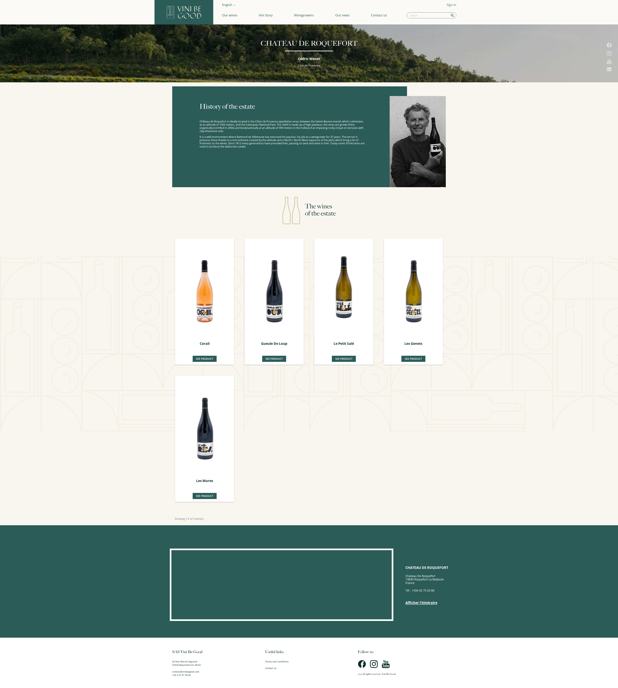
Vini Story (266, 15)
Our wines (229, 15)
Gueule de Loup (274, 343)
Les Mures (204, 481)
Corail (205, 343)
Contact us (379, 15)
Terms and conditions (277, 661)
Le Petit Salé (344, 343)
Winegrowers (304, 15)
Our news (342, 15)
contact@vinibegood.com (185, 671)
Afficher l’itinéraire (421, 602)
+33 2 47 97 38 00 (181, 675)
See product (204, 359)
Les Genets (413, 343)
